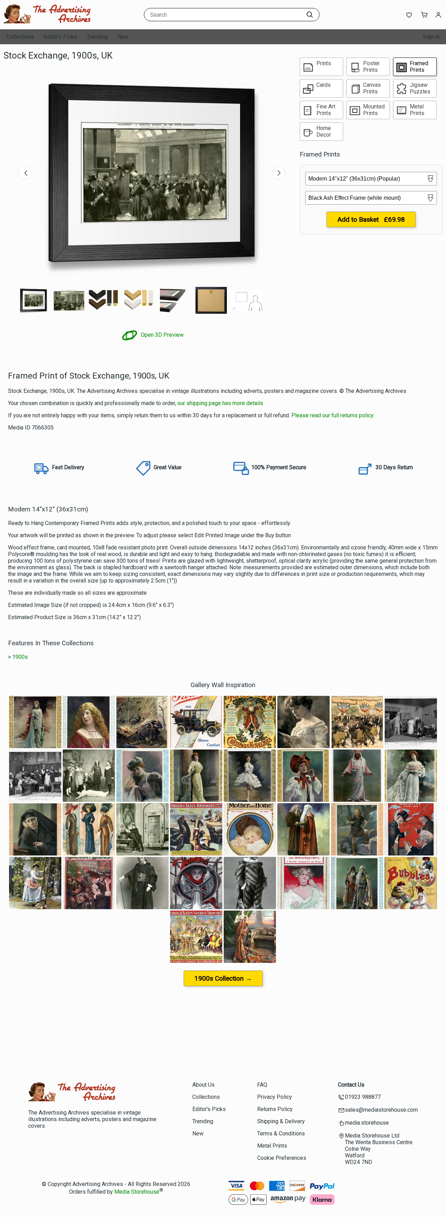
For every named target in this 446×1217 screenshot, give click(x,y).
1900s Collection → (223, 978)
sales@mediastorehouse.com (381, 1109)
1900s (20, 657)
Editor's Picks (60, 36)
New (123, 36)
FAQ (262, 1084)
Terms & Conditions (281, 1133)
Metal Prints (272, 1145)
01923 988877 (363, 1097)
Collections (20, 36)
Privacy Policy (274, 1097)
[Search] (310, 14)
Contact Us (351, 1084)
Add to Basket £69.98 (371, 219)
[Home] (47, 22)
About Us (203, 1084)
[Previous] (24, 173)
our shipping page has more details (220, 403)
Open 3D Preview (161, 335)
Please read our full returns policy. (332, 415)
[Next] (278, 173)
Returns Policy (275, 1109)
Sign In (431, 36)
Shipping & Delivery (281, 1121)
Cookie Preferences (281, 1158)
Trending (97, 36)
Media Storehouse (136, 1192)
